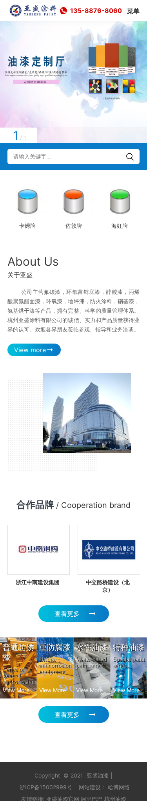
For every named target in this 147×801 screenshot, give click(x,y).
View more (30, 350)
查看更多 (67, 613)
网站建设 (90, 787)
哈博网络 (119, 787)
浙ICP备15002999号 (46, 787)
